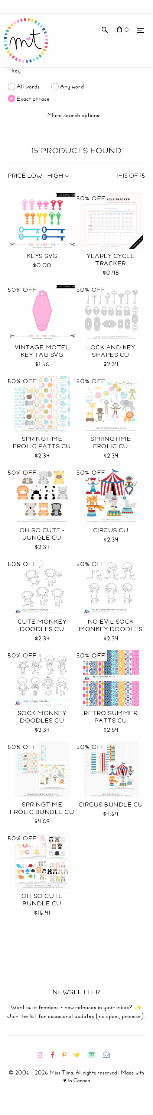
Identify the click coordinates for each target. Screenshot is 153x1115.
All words (28, 86)
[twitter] (80, 1055)
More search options (74, 115)
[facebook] (55, 1055)
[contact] (109, 1055)
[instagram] (43, 1055)
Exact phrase (33, 98)
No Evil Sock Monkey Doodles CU (111, 629)
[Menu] (140, 30)
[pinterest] (67, 1055)
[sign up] (94, 1055)
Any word (72, 86)
